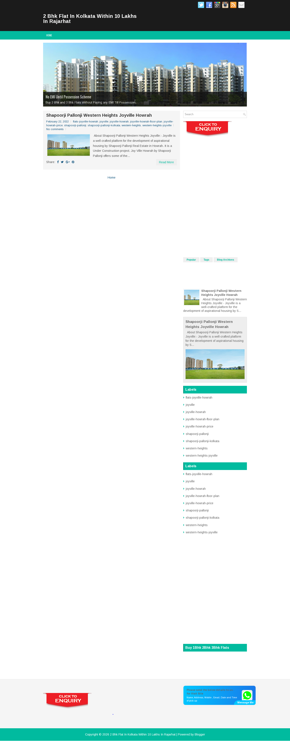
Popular (191, 259)
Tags (206, 259)
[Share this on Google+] (68, 162)
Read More (166, 162)
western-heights (131, 125)
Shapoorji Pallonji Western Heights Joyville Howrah (99, 115)
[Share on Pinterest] (73, 162)
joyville (104, 121)
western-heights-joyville (157, 125)
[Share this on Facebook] (58, 162)
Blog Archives (225, 259)
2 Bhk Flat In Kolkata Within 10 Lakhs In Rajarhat (90, 18)
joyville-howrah (119, 121)
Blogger (200, 734)
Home (49, 35)
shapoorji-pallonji (75, 125)
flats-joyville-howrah (85, 121)
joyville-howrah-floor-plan (146, 121)
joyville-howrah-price (199, 426)
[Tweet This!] (62, 162)
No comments (55, 129)
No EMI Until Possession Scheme (68, 96)
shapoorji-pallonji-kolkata (104, 125)
